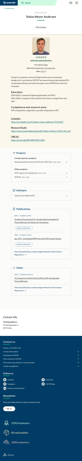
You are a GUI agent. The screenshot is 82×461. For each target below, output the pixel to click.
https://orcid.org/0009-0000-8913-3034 (28, 140)
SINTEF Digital (43, 65)
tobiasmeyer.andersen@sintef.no (41, 60)
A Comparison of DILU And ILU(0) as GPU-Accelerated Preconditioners (36, 279)
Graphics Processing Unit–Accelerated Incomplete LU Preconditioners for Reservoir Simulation (36, 220)
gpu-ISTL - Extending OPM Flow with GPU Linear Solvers (38, 238)
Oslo (42, 71)
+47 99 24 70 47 (41, 57)
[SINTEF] (9, 3)
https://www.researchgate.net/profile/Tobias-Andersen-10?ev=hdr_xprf (41, 131)
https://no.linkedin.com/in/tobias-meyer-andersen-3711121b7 (37, 122)
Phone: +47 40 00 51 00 (12, 348)
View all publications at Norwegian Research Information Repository (38, 253)
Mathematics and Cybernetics (45, 68)
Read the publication (23, 228)
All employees (9, 8)
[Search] (22, 2)
